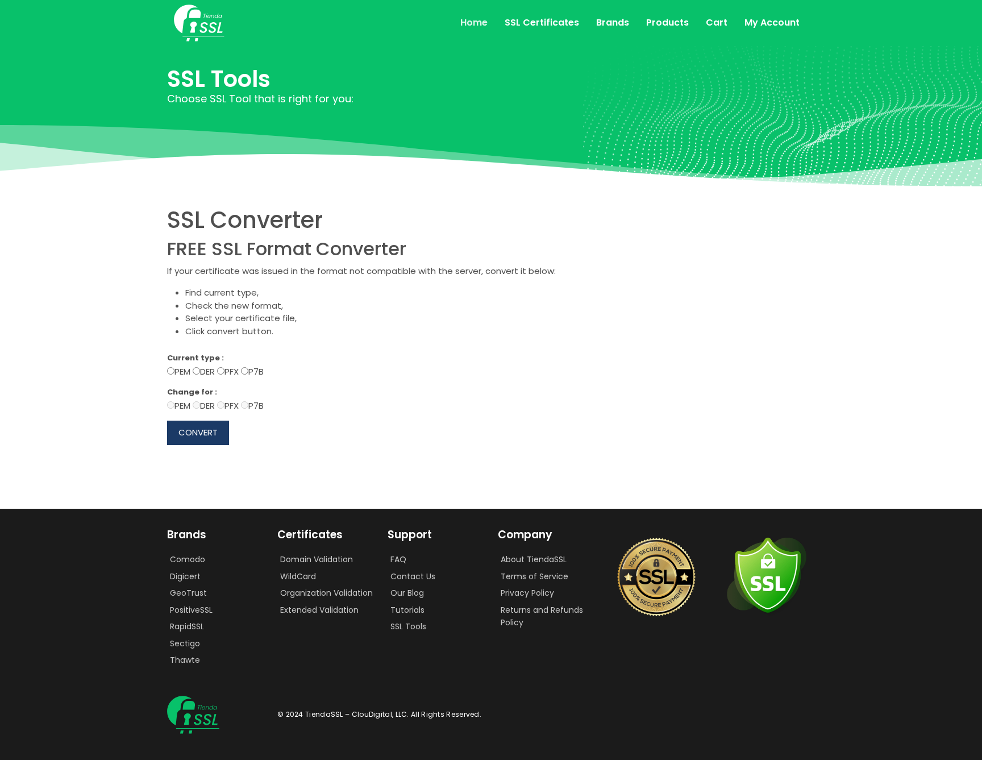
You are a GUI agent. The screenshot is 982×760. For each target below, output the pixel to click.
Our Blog (407, 593)
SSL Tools (408, 626)
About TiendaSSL (534, 559)
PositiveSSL (191, 610)
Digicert (185, 576)
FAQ (398, 559)
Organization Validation (326, 593)
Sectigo (185, 643)
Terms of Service (534, 576)
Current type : (195, 357)
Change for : (192, 392)
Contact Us (412, 576)
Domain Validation (316, 559)
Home (474, 22)
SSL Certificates (542, 22)
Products (667, 22)
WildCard (298, 576)
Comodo (187, 559)
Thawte (185, 660)
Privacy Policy (527, 593)
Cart (716, 22)
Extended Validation (319, 610)
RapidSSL (187, 626)
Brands (612, 22)
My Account (772, 22)
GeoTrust (188, 593)
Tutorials (407, 610)
